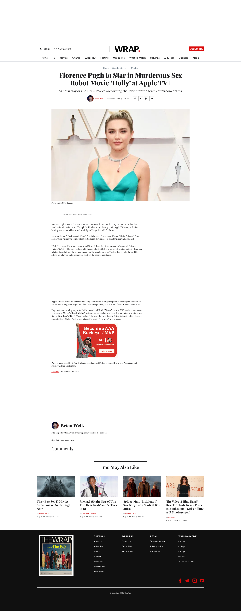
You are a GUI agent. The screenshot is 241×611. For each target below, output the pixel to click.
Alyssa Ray (172, 517)
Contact (97, 551)
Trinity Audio (77, 214)
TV (53, 58)
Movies (64, 58)
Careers (97, 556)
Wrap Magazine (187, 536)
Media (196, 58)
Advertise (98, 546)
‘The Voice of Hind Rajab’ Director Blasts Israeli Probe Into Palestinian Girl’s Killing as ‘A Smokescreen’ (184, 506)
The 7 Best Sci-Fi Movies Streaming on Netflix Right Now (54, 504)
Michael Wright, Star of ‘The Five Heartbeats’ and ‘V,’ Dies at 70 (98, 504)
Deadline (55, 371)
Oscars (181, 556)
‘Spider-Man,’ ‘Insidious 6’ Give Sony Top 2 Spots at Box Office (141, 504)
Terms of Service (157, 541)
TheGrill (104, 58)
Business (183, 58)
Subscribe (196, 49)
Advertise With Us (186, 561)
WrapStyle (119, 58)
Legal (153, 536)
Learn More (127, 551)
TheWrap (99, 536)
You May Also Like (120, 467)
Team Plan (127, 546)
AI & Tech (169, 58)
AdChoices (155, 551)
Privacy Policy (156, 546)
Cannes (181, 541)
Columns (155, 58)
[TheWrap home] (120, 49)
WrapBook (99, 571)
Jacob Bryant (44, 514)
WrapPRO (90, 58)
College (181, 546)
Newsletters (64, 49)
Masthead (98, 561)
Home (106, 68)
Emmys (181, 551)
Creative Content (120, 68)
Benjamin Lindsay (89, 514)
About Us (98, 541)
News (45, 58)
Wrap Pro (128, 536)
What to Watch (137, 58)
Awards (76, 58)
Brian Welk (99, 99)
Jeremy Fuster (130, 514)
